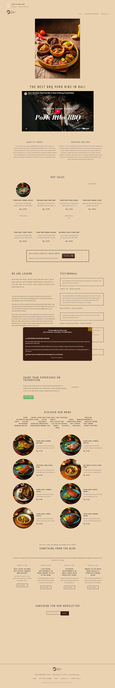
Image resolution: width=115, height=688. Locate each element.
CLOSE (90, 329)
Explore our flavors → (57, 357)
